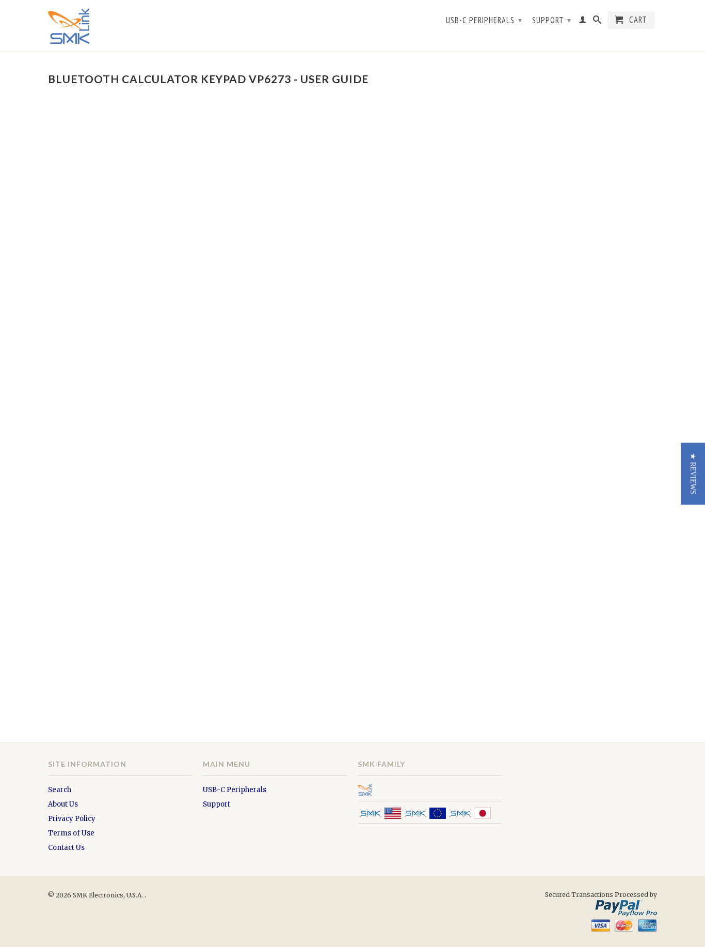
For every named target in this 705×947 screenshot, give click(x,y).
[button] (693, 473)
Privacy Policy (71, 818)
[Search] (597, 21)
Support (551, 20)
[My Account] (583, 21)
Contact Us (66, 847)
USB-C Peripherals (484, 20)
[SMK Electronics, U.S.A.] (120, 26)
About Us (63, 804)
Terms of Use (71, 833)
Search (59, 789)
